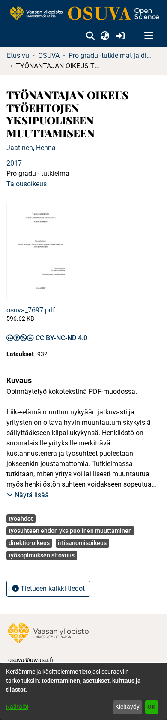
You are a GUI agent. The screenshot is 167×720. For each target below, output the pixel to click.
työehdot (21, 518)
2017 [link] (14, 163)
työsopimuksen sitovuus (42, 555)
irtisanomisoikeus (82, 542)
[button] (90, 36)
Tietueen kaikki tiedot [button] (52, 588)
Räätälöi (17, 706)
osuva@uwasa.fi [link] (30, 659)
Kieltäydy (127, 706)
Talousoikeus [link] (26, 184)
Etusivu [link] (18, 55)
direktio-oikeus (29, 542)
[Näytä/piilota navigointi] (149, 36)
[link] (83, 13)
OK (151, 706)
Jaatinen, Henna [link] (31, 148)
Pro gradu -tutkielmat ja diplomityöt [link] (111, 55)
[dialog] (83, 691)
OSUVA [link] (49, 55)
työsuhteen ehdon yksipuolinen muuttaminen (70, 530)
